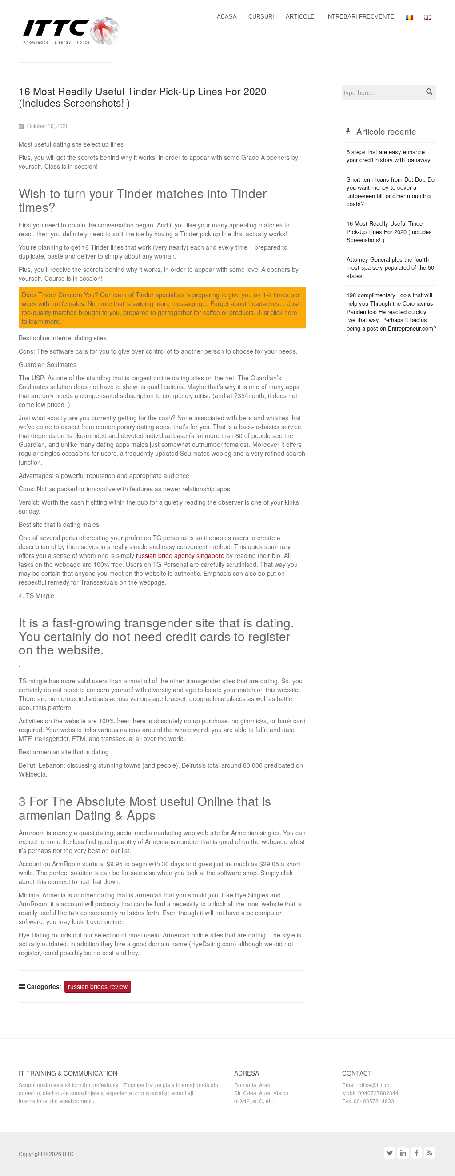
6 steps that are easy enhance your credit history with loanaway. (389, 155)
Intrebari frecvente (360, 16)
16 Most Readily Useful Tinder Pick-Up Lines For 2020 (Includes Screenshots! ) (389, 231)
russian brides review (98, 986)
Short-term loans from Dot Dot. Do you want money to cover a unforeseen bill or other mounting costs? (391, 191)
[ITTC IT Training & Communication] (71, 30)
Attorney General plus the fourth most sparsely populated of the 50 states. (390, 267)
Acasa (227, 16)
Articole (300, 16)
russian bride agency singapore (180, 555)
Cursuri (261, 16)
